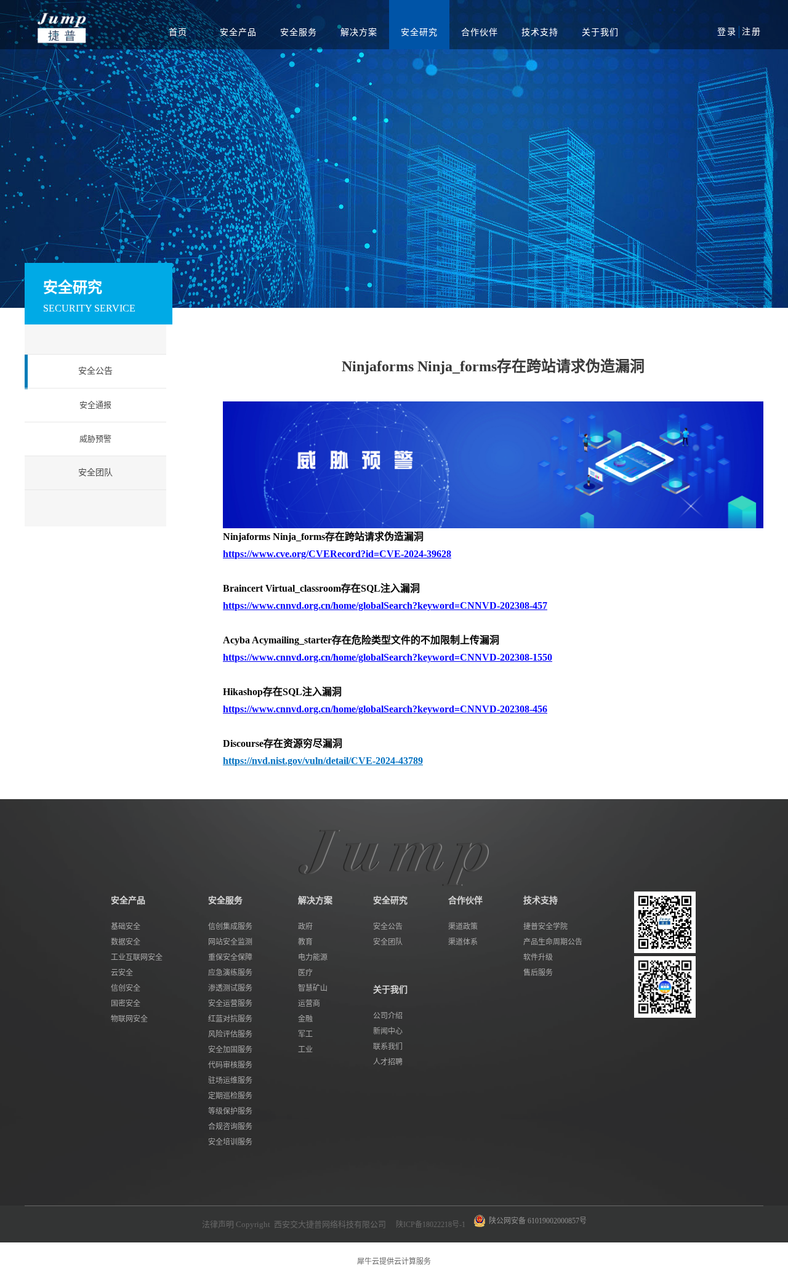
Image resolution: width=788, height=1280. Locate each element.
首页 (178, 32)
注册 (752, 31)
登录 (727, 31)
